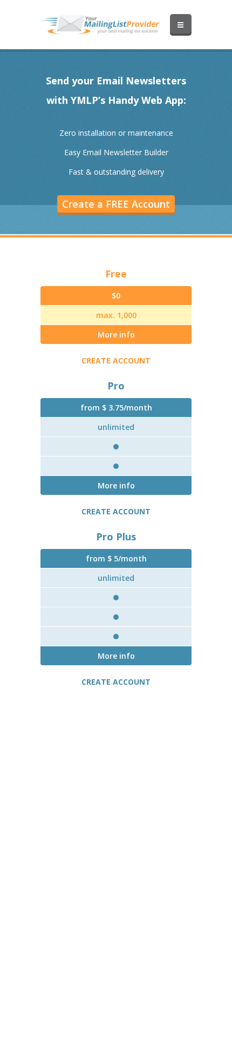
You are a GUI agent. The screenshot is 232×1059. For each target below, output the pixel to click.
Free (116, 273)
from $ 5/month (116, 558)
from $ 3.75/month (116, 407)
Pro (116, 385)
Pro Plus (116, 536)
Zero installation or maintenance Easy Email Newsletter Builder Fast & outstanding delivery (116, 152)
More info (116, 334)
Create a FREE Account (116, 203)
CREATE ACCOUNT (116, 360)
